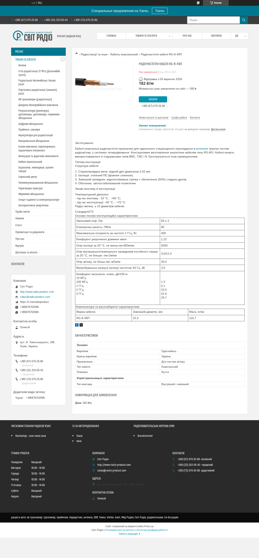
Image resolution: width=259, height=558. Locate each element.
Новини (19, 218)
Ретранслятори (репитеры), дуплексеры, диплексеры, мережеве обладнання (38, 114)
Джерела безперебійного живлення (38, 105)
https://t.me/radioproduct (34, 301)
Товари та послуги (146, 35)
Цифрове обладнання (30, 124)
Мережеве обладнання (31, 194)
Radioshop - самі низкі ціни (30, 436)
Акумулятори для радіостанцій (35, 135)
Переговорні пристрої (30, 188)
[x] (81, 325)
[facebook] (77, 325)
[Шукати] (244, 20)
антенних (202, 148)
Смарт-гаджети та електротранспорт (38, 199)
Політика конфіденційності (152, 530)
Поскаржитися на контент (120, 530)
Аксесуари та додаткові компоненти (38, 156)
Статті (18, 225)
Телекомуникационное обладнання (38, 182)
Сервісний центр (27, 177)
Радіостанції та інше (94, 54)
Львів (79, 436)
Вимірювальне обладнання (33, 141)
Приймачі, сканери (29, 129)
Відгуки (19, 245)
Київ (79, 441)
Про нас (187, 35)
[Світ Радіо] (32, 36)
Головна (111, 35)
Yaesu (159, 11)
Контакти (216, 35)
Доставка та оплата (26, 252)
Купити (153, 99)
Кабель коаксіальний (124, 54)
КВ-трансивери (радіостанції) (35, 99)
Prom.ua (149, 526)
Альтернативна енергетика (33, 205)
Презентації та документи (29, 232)
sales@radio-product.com (35, 296)
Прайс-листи (22, 211)
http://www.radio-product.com (37, 291)
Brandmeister (145, 436)
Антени (22, 65)
